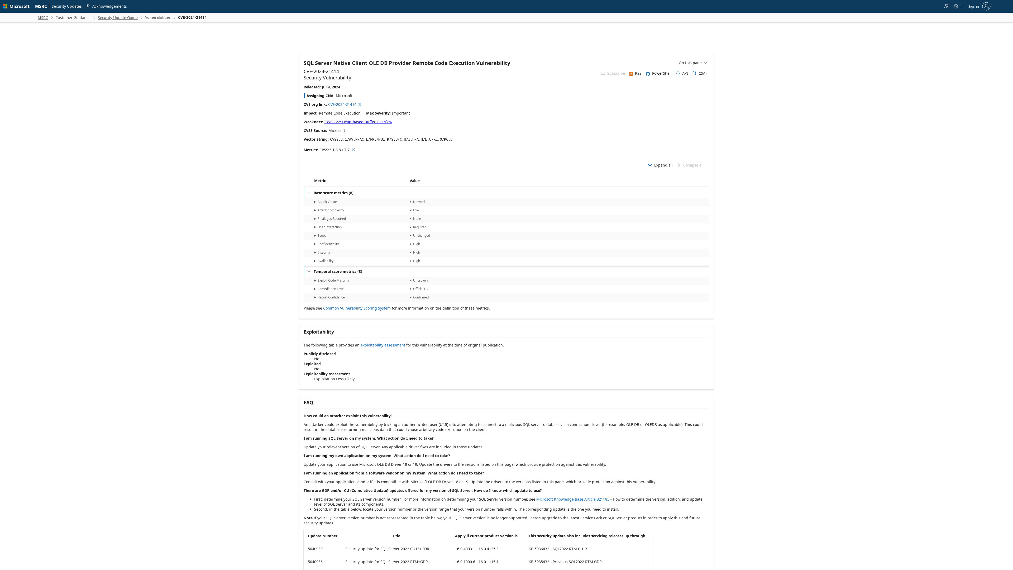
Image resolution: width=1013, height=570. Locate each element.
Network (419, 202)
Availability (325, 261)
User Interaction (330, 227)
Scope (322, 235)
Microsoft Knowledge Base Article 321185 (572, 499)
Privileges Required (332, 218)
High (416, 244)
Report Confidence (331, 297)
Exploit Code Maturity (333, 280)
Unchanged (421, 235)
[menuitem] (41, 6)
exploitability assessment (383, 345)
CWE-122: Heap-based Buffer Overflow (358, 121)
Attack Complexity (331, 210)
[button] (409, 180)
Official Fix (420, 289)
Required (419, 227)
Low (416, 210)
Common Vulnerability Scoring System (357, 308)
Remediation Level (331, 289)
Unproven (420, 280)
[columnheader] (361, 180)
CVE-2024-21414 (344, 104)
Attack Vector (327, 202)
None (417, 218)
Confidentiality (328, 244)
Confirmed (421, 297)
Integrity (324, 252)
